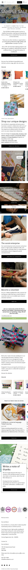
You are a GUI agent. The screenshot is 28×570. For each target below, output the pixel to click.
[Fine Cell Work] (8, 2)
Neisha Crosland (10, 135)
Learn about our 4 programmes (14, 256)
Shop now (3, 67)
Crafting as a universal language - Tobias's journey (11, 423)
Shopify (16, 568)
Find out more (14, 55)
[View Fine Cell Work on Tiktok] (4, 565)
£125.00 (9, 393)
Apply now (14, 301)
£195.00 (21, 84)
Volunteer (14, 206)
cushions (6, 142)
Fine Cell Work (7, 568)
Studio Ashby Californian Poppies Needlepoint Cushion (6, 83)
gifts (4, 140)
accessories (11, 140)
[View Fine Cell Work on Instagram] (2, 565)
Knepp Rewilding (12, 137)
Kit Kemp (21, 134)
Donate (19, 2)
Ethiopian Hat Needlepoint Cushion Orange (18, 83)
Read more (14, 438)
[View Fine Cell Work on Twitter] (9, 565)
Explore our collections (14, 146)
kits (6, 140)
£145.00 (21, 393)
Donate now (14, 202)
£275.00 (5, 86)
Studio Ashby (15, 134)
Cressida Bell (18, 135)
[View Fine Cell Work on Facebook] (7, 565)
